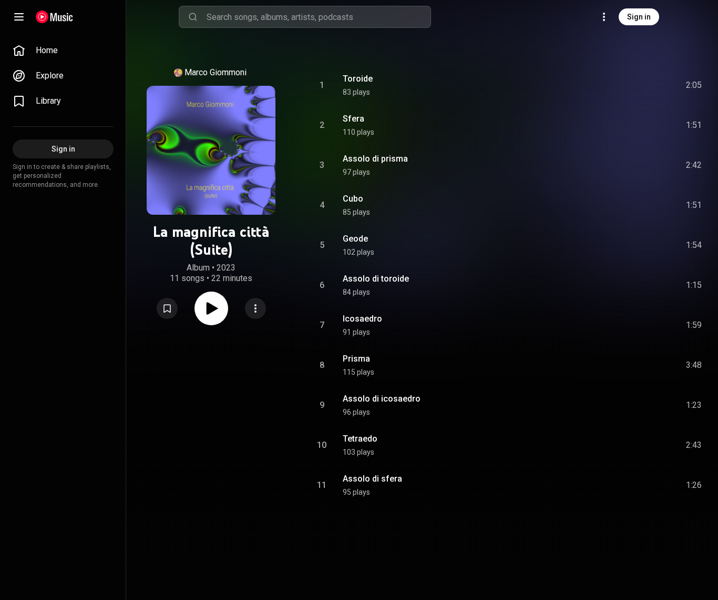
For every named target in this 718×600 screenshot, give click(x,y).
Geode (355, 239)
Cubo (353, 199)
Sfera (353, 119)
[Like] (614, 85)
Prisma (356, 359)
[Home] (54, 17)
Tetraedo (360, 439)
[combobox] (318, 16)
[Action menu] (255, 308)
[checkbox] (694, 85)
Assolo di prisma (375, 159)
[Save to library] (167, 308)
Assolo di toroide (376, 279)
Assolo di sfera (372, 479)
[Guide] (19, 17)
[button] (167, 308)
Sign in (639, 17)
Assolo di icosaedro (381, 399)
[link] (63, 50)
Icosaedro (362, 319)
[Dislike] (634, 85)
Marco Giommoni (215, 72)
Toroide (358, 79)
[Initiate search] (192, 16)
